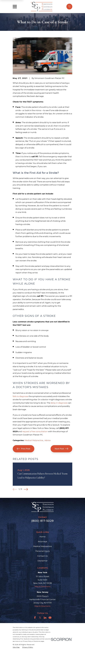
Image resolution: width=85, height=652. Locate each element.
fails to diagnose (20, 396)
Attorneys (42, 541)
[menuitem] (16, 647)
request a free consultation (35, 431)
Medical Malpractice (34, 440)
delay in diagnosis (59, 403)
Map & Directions (42, 586)
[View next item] (26, 489)
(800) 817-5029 (42, 520)
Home (42, 537)
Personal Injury (42, 551)
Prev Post (25, 449)
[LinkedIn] (45, 617)
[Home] (41, 6)
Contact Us (42, 556)
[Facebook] (35, 617)
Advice (47, 440)
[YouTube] (50, 617)
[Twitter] (40, 617)
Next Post (59, 449)
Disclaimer (43, 561)
